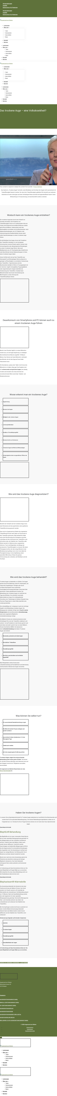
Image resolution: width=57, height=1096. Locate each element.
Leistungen (7, 25)
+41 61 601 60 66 (4, 989)
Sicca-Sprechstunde (5, 770)
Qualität (5, 5)
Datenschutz (30, 1027)
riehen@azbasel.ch (5, 992)
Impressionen (8, 32)
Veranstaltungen (7, 3)
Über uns (6, 27)
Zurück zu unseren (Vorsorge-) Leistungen (14, 962)
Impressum (30, 1029)
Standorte (2, 995)
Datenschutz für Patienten (10, 7)
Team (6, 30)
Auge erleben (8, 35)
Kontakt (6, 40)
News (6, 37)
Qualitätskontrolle (30, 1031)
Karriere (6, 42)
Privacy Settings (37, 186)
